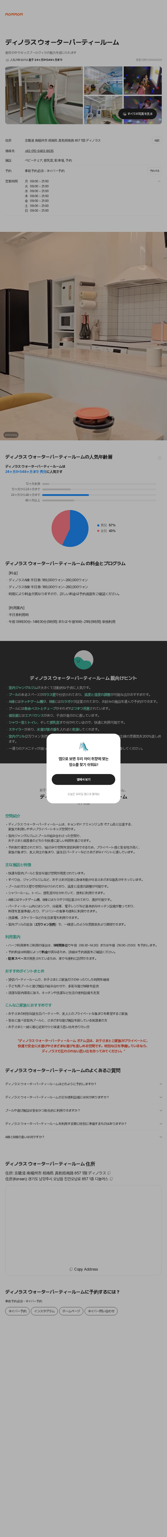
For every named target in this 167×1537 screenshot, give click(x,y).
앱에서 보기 (83, 779)
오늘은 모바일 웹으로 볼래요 (83, 794)
